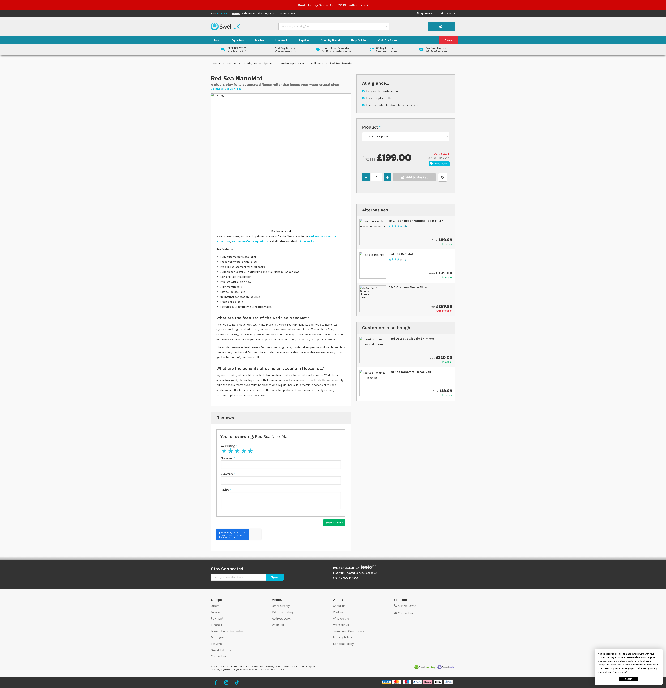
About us (339, 606)
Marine (231, 63)
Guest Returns (221, 650)
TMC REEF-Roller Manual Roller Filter (415, 220)
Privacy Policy (342, 637)
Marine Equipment (292, 63)
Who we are (341, 618)
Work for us (341, 625)
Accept (628, 679)
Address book (281, 618)
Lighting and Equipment (258, 63)
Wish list (278, 625)
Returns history (282, 612)
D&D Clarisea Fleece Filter (408, 287)
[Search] (386, 26)
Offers (215, 606)
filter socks (307, 241)
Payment (217, 618)
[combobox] (331, 26)
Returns (216, 644)
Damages (217, 637)
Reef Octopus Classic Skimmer (411, 338)
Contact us (218, 656)
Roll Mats (317, 63)
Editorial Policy (343, 644)
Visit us (338, 612)
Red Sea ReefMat (400, 254)
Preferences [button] (620, 672)
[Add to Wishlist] (442, 177)
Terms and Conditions (348, 631)
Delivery (216, 612)
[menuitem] (217, 40)
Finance (216, 625)
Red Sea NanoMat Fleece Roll (409, 372)
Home (216, 63)
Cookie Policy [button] (607, 668)
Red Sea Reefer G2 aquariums (250, 241)
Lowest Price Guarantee (227, 631)
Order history (281, 606)
